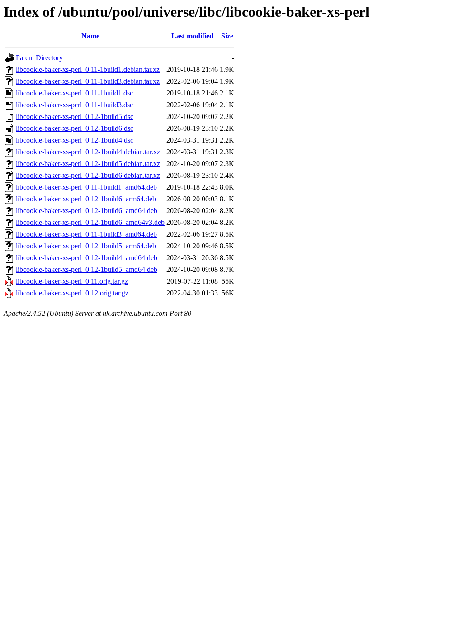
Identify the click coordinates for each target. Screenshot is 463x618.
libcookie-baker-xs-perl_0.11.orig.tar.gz (72, 281)
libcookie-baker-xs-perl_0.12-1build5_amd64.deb (86, 269)
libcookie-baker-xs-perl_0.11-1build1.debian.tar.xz (88, 69)
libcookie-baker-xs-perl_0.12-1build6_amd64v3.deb (90, 222)
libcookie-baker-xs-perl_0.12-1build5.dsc (74, 116)
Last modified (192, 36)
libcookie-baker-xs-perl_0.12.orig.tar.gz (72, 293)
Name (90, 36)
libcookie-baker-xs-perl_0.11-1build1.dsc (74, 93)
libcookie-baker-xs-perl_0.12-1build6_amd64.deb (86, 210)
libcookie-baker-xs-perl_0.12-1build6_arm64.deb (86, 199)
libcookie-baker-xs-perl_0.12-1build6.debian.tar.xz (88, 175)
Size (227, 36)
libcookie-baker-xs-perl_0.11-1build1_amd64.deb (86, 187)
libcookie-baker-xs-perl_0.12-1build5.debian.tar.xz (88, 163)
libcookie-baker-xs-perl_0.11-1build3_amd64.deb (86, 234)
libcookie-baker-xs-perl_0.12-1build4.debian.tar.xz (88, 152)
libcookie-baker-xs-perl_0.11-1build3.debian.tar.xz (88, 81)
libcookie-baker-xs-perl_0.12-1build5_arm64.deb (86, 246)
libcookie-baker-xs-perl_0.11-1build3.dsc (74, 105)
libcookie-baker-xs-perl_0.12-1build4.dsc (74, 140)
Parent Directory (39, 58)
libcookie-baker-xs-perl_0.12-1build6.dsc (74, 128)
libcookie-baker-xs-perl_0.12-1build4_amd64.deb (86, 257)
